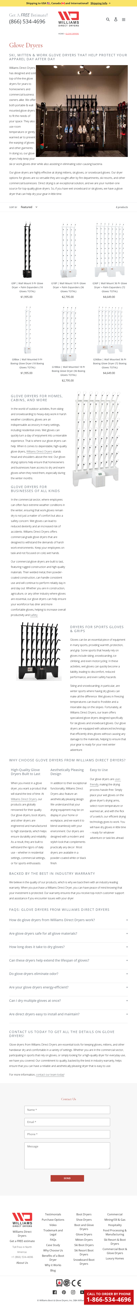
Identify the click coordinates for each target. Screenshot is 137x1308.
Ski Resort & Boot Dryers (115, 1242)
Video (53, 1225)
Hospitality (115, 1225)
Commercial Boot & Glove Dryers (115, 1251)
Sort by (13, 207)
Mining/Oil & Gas (114, 1220)
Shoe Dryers (84, 1220)
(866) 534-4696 (27, 21)
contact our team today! (50, 1074)
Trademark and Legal (53, 1232)
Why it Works (53, 1265)
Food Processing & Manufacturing (115, 1232)
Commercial (114, 1214)
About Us (22, 1263)
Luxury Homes (115, 1258)
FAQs (53, 1240)
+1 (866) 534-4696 (22, 1257)
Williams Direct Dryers (39, 451)
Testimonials (53, 1214)
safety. (34, 615)
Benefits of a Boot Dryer (53, 1258)
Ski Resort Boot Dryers (84, 1252)
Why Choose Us (53, 1250)
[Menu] (124, 19)
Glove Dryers (84, 1234)
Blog (53, 1270)
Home (61, 33)
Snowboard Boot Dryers (84, 1262)
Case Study (53, 1245)
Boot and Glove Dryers (84, 1227)
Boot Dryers (84, 1214)
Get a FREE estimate (22, 1241)
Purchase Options (53, 1220)
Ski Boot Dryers (84, 1245)
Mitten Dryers (84, 1240)
